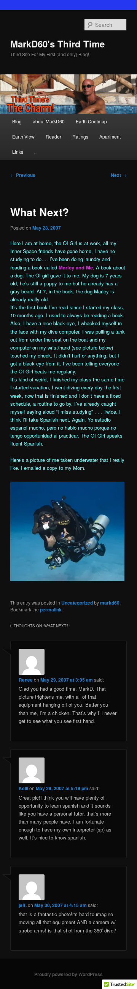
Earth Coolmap (91, 121)
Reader (53, 136)
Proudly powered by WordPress (68, 974)
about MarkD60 (49, 121)
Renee (26, 679)
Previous (22, 175)
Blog (17, 121)
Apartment (110, 136)
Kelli (23, 788)
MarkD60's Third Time (57, 43)
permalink (51, 609)
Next (119, 175)
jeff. (23, 905)
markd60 (109, 602)
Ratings (80, 136)
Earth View (23, 136)
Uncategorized (77, 602)
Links (17, 151)
